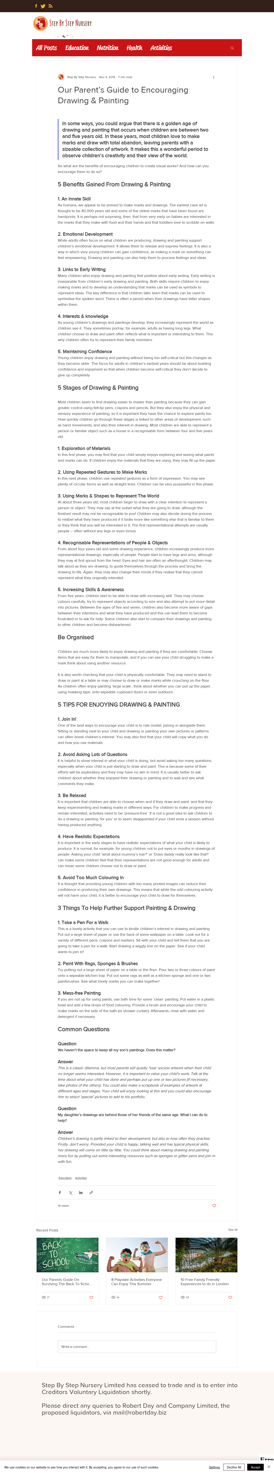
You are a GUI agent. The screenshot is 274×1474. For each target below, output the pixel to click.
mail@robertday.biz (140, 1412)
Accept (255, 1467)
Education (76, 48)
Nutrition (107, 48)
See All (233, 1229)
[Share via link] (91, 1192)
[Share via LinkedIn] (81, 1192)
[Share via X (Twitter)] (70, 1192)
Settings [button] (214, 1467)
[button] (232, 47)
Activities (161, 48)
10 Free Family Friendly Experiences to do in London (205, 1281)
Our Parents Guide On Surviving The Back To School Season (67, 1281)
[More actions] (213, 77)
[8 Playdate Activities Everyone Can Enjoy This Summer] (137, 1255)
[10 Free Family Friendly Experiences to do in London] (206, 1255)
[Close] (268, 1467)
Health (134, 48)
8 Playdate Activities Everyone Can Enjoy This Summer (136, 1281)
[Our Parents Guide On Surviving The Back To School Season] (67, 1255)
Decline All (234, 1467)
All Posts (46, 48)
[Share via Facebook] (60, 1192)
